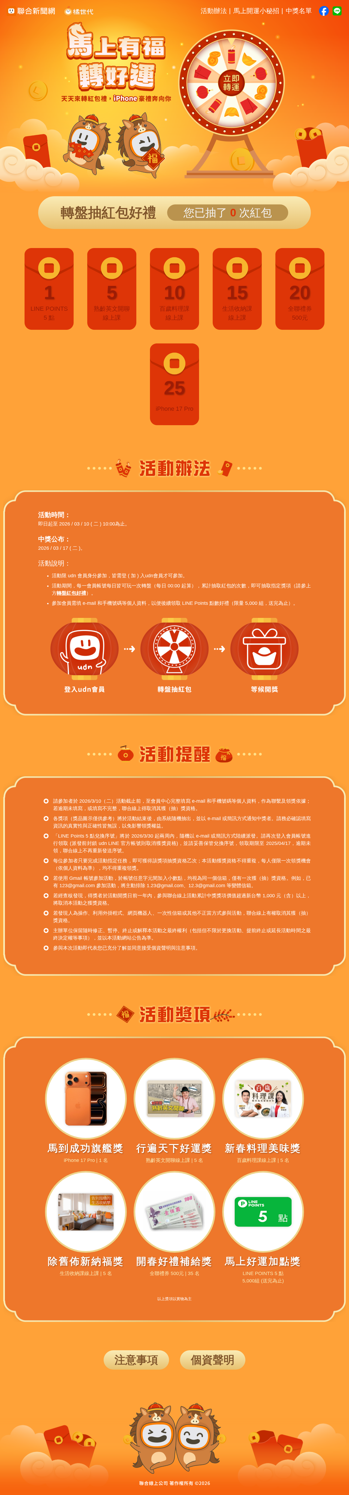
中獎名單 (299, 11)
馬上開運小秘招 (256, 11)
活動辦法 (214, 11)
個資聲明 (212, 1360)
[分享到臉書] (323, 10)
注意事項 (136, 1360)
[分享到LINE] (337, 10)
